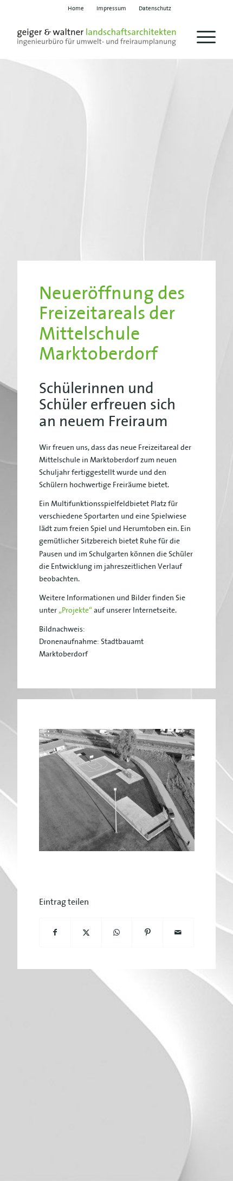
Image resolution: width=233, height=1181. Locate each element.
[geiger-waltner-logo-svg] (96, 37)
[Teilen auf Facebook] (55, 932)
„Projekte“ (75, 610)
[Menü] (201, 37)
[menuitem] (76, 8)
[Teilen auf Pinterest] (147, 932)
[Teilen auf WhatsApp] (117, 932)
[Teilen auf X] (86, 932)
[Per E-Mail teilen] (178, 932)
